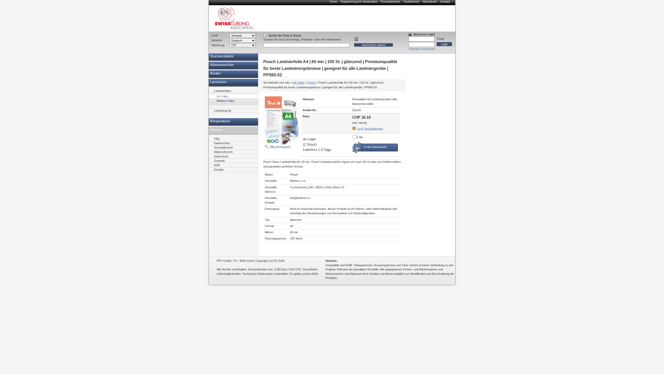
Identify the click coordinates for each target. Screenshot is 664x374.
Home (333, 1)
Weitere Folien (225, 100)
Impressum (221, 156)
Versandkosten (223, 147)
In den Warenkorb (375, 147)
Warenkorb (430, 1)
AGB (217, 165)
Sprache (216, 40)
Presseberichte (390, 1)
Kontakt (445, 1)
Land (214, 35)
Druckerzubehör (222, 56)
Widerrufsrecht (223, 151)
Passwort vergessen (422, 49)
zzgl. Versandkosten (370, 128)
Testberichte (411, 1)
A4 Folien (299, 82)
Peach (312, 82)
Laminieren (218, 82)
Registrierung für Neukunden (359, 1)
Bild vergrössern (280, 146)
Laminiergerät (222, 110)
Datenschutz (222, 143)
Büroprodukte (220, 121)
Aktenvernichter (222, 65)
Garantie (219, 160)
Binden (215, 73)
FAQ (217, 138)
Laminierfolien (222, 90)
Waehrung (217, 45)
